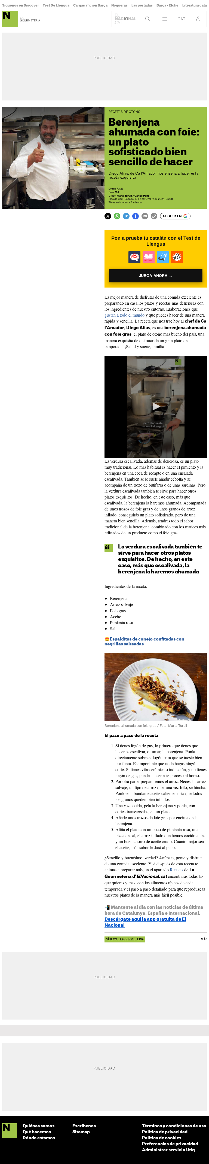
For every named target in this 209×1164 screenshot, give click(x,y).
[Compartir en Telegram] (126, 216)
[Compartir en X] (107, 216)
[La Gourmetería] (10, 19)
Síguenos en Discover (20, 5)
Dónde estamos (39, 1138)
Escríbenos (84, 1126)
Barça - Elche (167, 5)
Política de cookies (161, 1138)
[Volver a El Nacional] (125, 19)
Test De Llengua (56, 5)
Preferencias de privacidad (170, 1144)
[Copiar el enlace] (154, 216)
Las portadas (142, 5)
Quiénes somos (38, 1126)
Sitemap (81, 1132)
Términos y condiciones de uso (174, 1126)
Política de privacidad (165, 1132)
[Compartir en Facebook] (135, 216)
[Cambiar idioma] (181, 19)
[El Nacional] (9, 1131)
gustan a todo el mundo (124, 315)
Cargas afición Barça (90, 5)
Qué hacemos (37, 1132)
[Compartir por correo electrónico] (145, 216)
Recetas (176, 869)
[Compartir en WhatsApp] (117, 216)
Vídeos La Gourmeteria (125, 939)
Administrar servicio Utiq (168, 1150)
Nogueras (119, 5)
